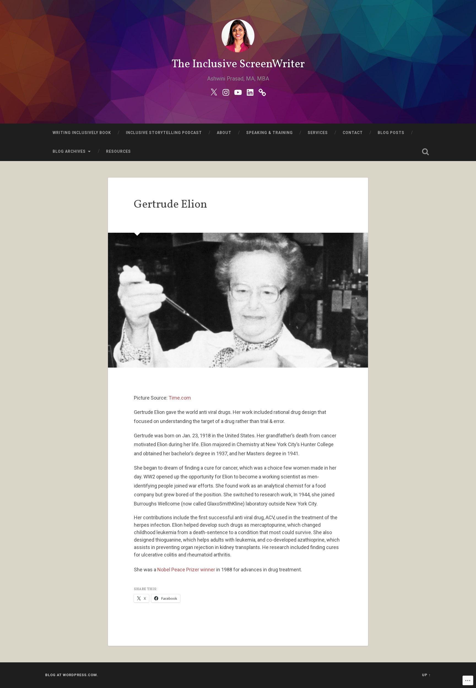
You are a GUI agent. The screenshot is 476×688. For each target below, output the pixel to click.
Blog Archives (69, 151)
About (224, 132)
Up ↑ (426, 675)
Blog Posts (391, 132)
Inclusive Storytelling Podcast (164, 132)
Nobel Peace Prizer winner (186, 569)
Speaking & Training (269, 132)
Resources (118, 151)
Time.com (180, 398)
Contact (353, 132)
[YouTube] (238, 91)
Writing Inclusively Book (82, 132)
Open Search (425, 151)
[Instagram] (225, 91)
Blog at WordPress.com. (71, 675)
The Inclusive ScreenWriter (238, 64)
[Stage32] (262, 91)
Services (318, 132)
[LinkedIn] (250, 91)
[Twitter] (213, 91)
